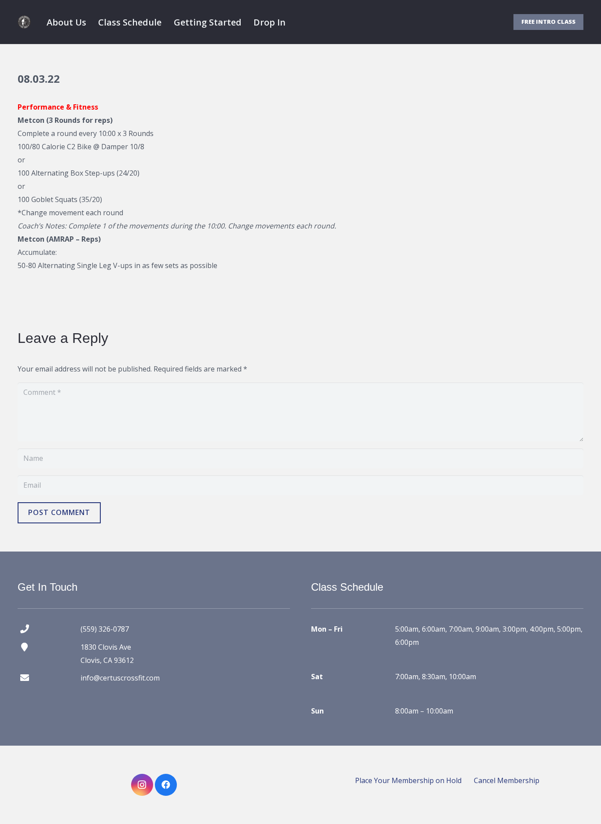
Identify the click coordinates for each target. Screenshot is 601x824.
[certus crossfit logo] (24, 22)
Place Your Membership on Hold (408, 780)
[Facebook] (166, 785)
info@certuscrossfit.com (120, 678)
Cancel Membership (506, 780)
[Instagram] (142, 785)
